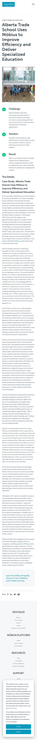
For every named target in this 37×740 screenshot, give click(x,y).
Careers (18, 622)
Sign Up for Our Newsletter (18, 628)
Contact (18, 625)
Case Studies (18, 661)
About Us (18, 617)
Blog (18, 658)
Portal (18, 679)
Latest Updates (18, 646)
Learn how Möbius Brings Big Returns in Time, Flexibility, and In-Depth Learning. (17, 578)
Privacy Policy (12, 708)
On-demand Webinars (18, 663)
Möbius (16, 241)
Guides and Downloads (18, 666)
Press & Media (18, 620)
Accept (18, 726)
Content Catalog (18, 643)
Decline (18, 732)
